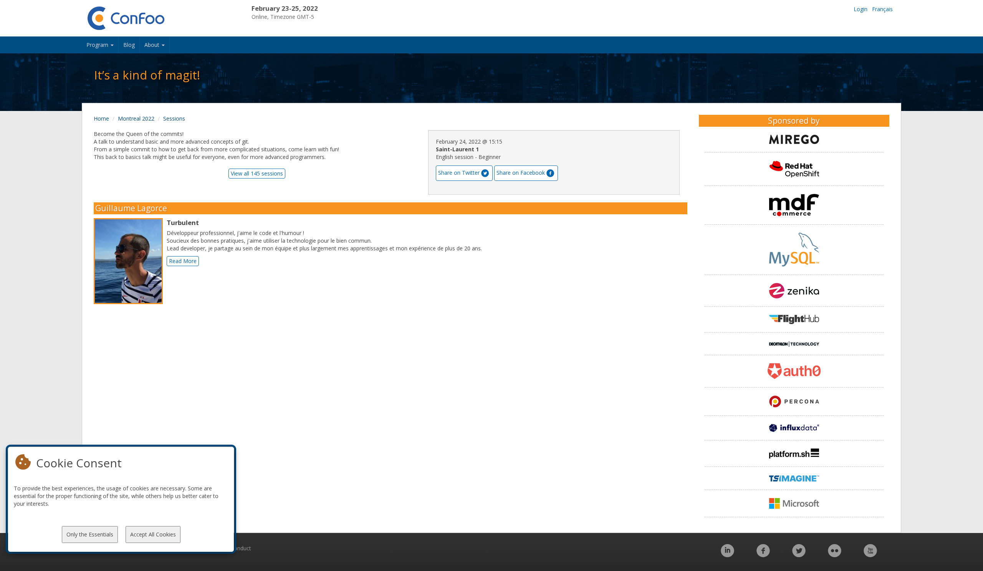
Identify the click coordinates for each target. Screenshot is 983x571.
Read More (183, 261)
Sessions (174, 118)
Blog (129, 44)
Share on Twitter (459, 172)
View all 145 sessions (257, 173)
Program (98, 44)
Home (101, 118)
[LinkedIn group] (727, 554)
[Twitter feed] (799, 554)
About (152, 44)
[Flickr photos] (835, 554)
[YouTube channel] (870, 554)
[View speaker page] (130, 261)
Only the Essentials (89, 534)
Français (882, 9)
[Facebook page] (763, 554)
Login (860, 9)
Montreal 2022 (136, 118)
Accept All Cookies (153, 534)
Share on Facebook (520, 172)
